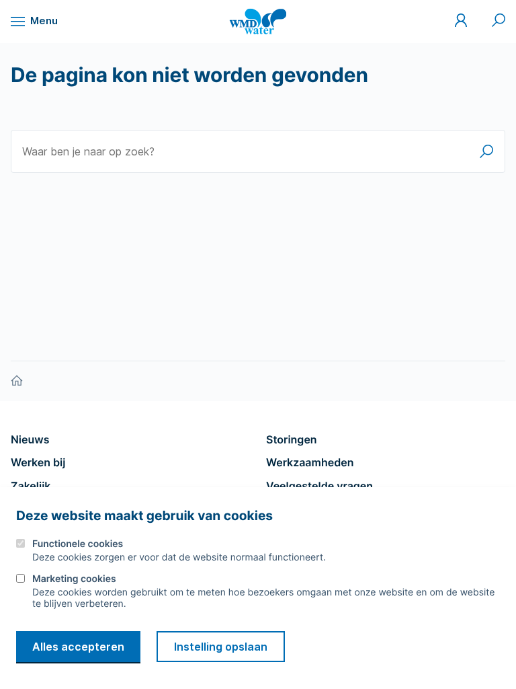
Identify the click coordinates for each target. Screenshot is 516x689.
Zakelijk (30, 486)
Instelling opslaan (220, 646)
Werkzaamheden (310, 462)
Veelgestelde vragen (319, 486)
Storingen (291, 439)
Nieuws (30, 439)
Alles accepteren (78, 646)
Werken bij (38, 462)
